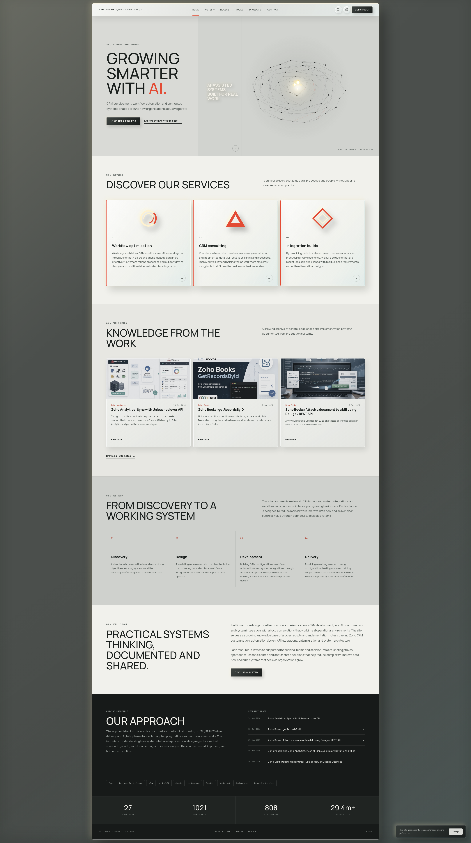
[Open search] (338, 9)
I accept (455, 831)
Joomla (179, 783)
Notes (209, 9)
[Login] (346, 9)
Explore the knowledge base (163, 120)
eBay (151, 783)
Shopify (209, 783)
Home (195, 9)
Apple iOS (225, 783)
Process (224, 9)
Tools (239, 9)
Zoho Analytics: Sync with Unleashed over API (147, 409)
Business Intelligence (130, 783)
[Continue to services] (235, 148)
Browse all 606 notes (120, 455)
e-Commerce (193, 783)
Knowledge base (222, 831)
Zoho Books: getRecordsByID (221, 409)
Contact (273, 9)
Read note (117, 439)
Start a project (125, 121)
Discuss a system (246, 672)
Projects (255, 9)
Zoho (111, 783)
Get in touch (362, 9)
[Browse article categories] (214, 10)
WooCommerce (242, 783)
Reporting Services (264, 783)
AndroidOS (164, 783)
